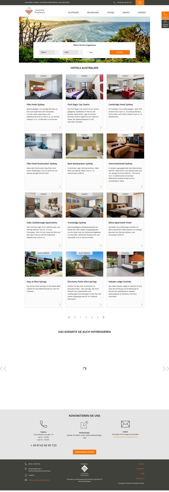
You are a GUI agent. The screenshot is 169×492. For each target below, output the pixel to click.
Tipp (91, 52)
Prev (4, 368)
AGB (142, 473)
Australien (73, 12)
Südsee (110, 12)
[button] (25, 40)
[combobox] (49, 52)
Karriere (141, 464)
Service (126, 12)
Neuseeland (93, 12)
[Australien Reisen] (35, 11)
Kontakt (142, 12)
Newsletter (140, 469)
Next (164, 368)
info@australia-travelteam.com (125, 437)
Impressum (140, 478)
